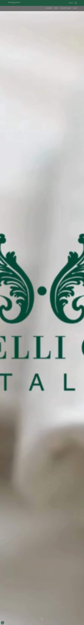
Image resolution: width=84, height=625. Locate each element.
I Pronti (56, 8)
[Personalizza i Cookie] (2, 622)
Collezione (48, 8)
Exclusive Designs (65, 8)
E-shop (75, 8)
